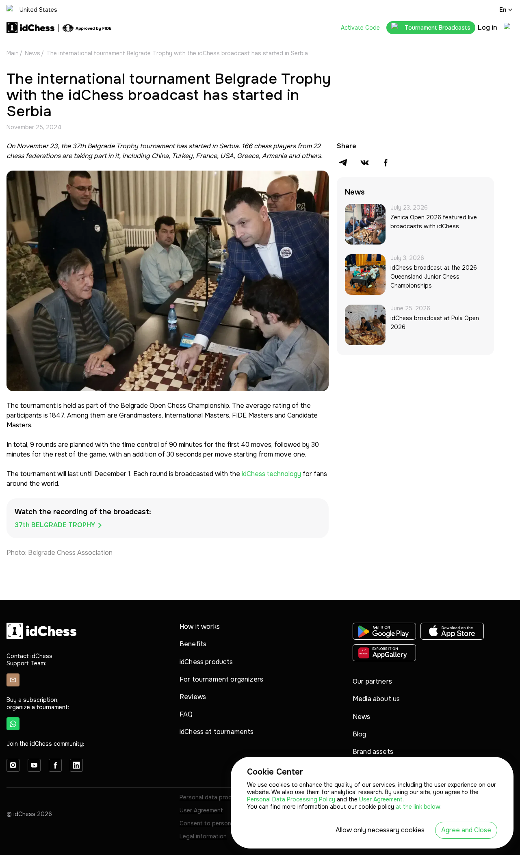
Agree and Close (466, 830)
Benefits (193, 644)
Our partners (372, 681)
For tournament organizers (221, 679)
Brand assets (373, 751)
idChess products (206, 662)
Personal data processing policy (223, 797)
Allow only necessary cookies (380, 830)
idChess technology (271, 474)
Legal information (203, 836)
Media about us (376, 699)
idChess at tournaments (217, 731)
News (32, 53)
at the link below (418, 806)
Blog (359, 734)
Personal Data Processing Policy (292, 799)
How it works (200, 626)
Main (12, 53)
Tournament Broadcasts (437, 27)
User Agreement (201, 810)
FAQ (186, 714)
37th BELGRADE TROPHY (55, 525)
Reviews (193, 697)
